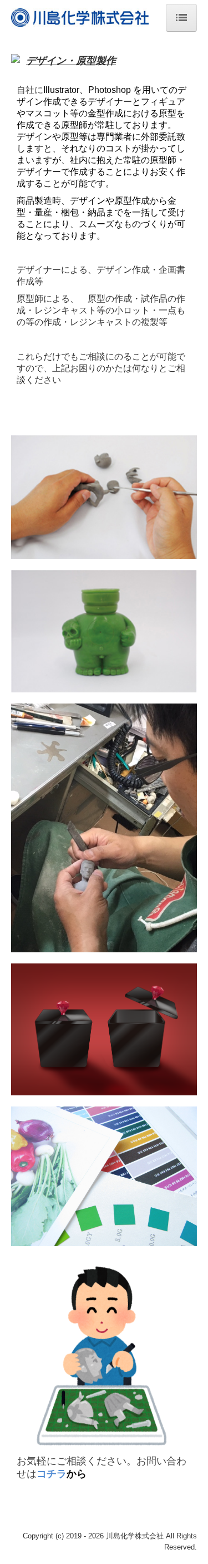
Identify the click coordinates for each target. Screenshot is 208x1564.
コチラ (52, 1473)
